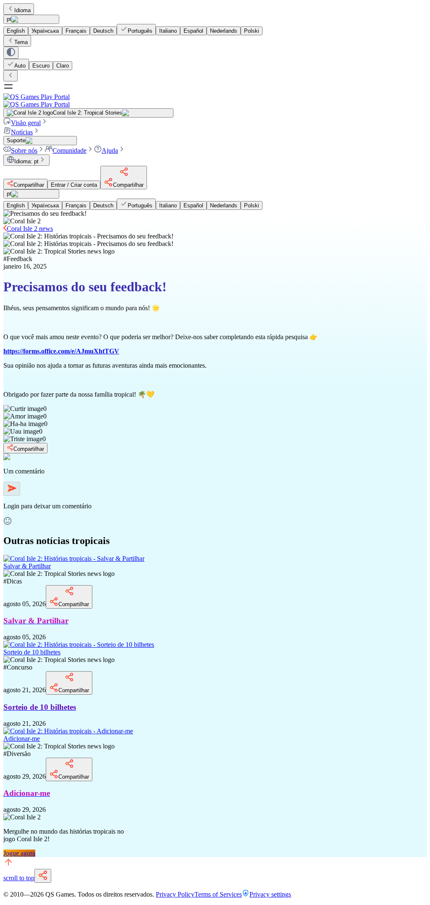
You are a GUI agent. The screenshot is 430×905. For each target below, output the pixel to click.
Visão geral (26, 122)
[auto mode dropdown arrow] (10, 53)
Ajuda (110, 150)
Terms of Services (218, 894)
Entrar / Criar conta (74, 185)
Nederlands (223, 31)
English (16, 31)
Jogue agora (19, 853)
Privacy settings (270, 894)
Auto (20, 66)
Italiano (168, 31)
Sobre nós (24, 150)
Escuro (41, 66)
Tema (21, 42)
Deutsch (103, 31)
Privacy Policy (175, 894)
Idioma (22, 10)
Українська (45, 31)
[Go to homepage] (215, 100)
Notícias (22, 132)
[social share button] (42, 876)
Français (76, 31)
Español (193, 31)
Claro (62, 66)
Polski (251, 31)
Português (140, 31)
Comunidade (69, 150)
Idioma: (26, 161)
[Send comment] (11, 489)
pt (9, 19)
